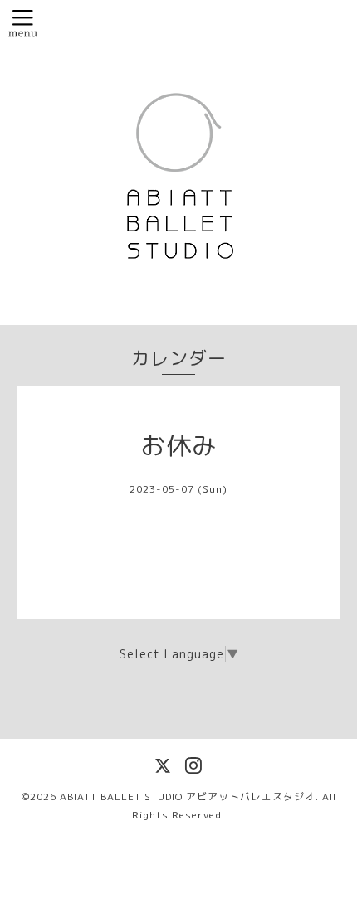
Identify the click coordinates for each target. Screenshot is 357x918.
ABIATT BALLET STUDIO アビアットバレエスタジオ (187, 796)
